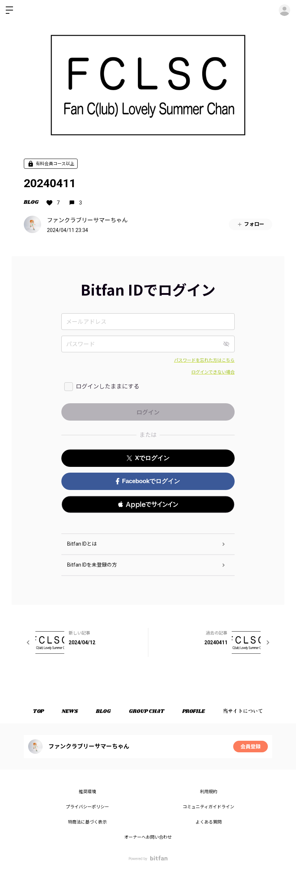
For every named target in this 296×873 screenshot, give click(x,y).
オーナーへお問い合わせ (148, 837)
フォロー (254, 224)
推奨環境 (87, 791)
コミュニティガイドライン (208, 806)
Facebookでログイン (151, 481)
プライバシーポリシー (87, 806)
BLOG (31, 202)
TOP (38, 711)
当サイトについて (243, 711)
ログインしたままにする (107, 386)
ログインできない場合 (213, 372)
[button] (148, 504)
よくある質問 (209, 822)
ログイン (284, 10)
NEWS (70, 711)
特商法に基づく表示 (87, 822)
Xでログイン (152, 458)
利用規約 (208, 791)
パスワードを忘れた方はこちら (204, 360)
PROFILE (193, 711)
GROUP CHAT (146, 711)
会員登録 (250, 746)
